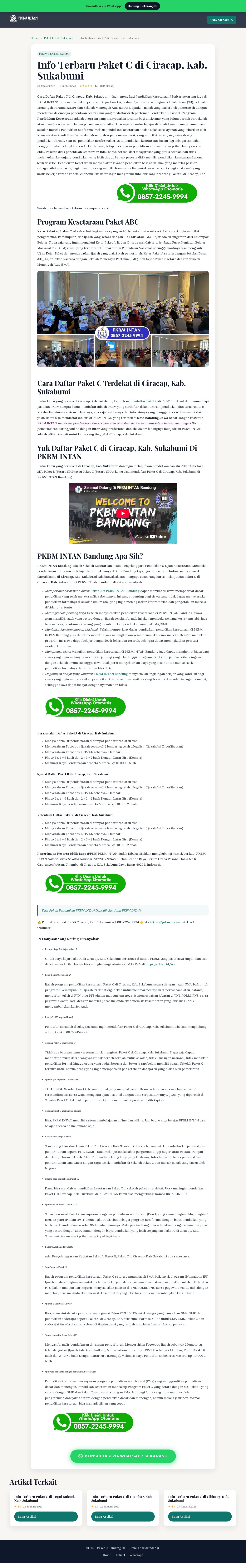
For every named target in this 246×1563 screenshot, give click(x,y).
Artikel (120, 1555)
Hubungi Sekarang (141, 6)
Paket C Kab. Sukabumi (58, 38)
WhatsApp (136, 1555)
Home (34, 38)
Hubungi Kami (219, 19)
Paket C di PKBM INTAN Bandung (115, 591)
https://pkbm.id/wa (165, 922)
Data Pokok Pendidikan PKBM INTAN (68, 910)
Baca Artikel (27, 1516)
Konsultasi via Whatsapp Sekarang (126, 1456)
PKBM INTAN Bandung (111, 674)
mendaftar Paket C (143, 401)
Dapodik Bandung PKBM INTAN (118, 910)
